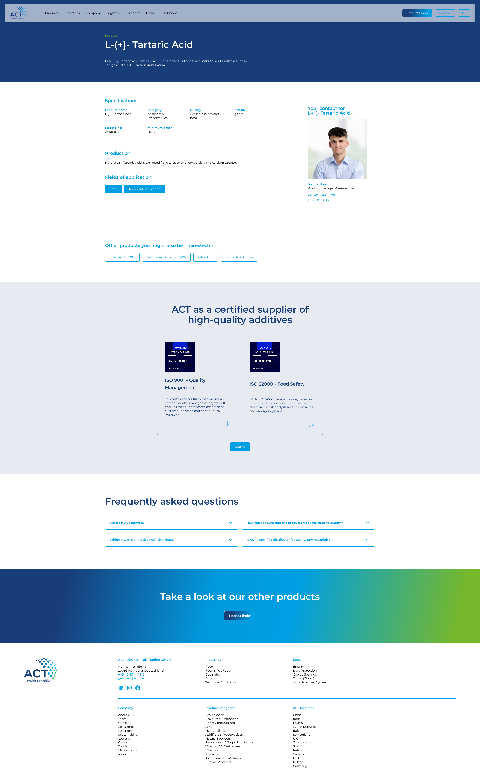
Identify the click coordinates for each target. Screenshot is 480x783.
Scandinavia (302, 742)
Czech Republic (304, 727)
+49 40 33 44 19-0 (131, 674)
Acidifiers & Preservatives (224, 734)
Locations (133, 13)
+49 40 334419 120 (321, 195)
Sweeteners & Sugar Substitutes (230, 742)
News (150, 13)
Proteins (212, 754)
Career (123, 742)
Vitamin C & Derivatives (223, 746)
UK (295, 738)
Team (122, 719)
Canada (298, 754)
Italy (296, 730)
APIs (209, 727)
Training (124, 746)
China (297, 715)
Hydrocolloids (216, 730)
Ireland (298, 750)
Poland (298, 762)
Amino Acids (215, 715)
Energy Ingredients (220, 723)
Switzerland (302, 734)
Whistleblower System (310, 682)
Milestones (126, 727)
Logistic (124, 738)
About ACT (126, 715)
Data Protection (305, 670)
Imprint (298, 666)
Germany (300, 766)
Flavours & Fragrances (222, 719)
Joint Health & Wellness (223, 758)
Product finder (417, 13)
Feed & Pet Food (218, 670)
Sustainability (128, 734)
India (297, 719)
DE (464, 13)
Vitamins (212, 750)
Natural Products (218, 738)
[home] (24, 13)
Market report (128, 750)
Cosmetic (213, 674)
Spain (297, 746)
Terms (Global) (303, 678)
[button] (52, 13)
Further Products (218, 762)
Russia (298, 723)
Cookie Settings (305, 674)
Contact (445, 13)
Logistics (113, 13)
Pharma (211, 678)
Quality (240, 447)
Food (113, 189)
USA (296, 758)
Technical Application (144, 189)
